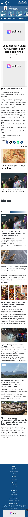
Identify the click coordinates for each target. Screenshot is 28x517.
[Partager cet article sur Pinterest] (14, 143)
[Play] (2, 12)
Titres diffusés (14, 471)
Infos (15, 18)
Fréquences (14, 473)
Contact (14, 470)
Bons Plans (8, 18)
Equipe (14, 468)
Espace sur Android (14, 500)
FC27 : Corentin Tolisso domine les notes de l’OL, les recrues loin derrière (13, 233)
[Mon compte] (25, 2)
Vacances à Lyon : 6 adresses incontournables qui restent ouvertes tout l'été (13, 304)
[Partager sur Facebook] (6, 143)
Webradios (22, 18)
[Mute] (27, 8)
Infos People (14, 479)
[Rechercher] (22, 2)
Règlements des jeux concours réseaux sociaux (14, 505)
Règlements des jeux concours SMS (14, 507)
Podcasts (14, 492)
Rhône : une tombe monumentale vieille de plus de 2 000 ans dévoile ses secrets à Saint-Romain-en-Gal (14, 421)
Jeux (14, 487)
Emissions (14, 486)
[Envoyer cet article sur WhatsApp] (17, 143)
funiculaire (3, 200)
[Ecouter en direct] (19, 2)
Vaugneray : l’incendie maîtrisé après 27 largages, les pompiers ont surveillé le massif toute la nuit (13, 383)
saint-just (9, 200)
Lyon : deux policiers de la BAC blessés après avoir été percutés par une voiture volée (13, 347)
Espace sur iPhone (14, 498)
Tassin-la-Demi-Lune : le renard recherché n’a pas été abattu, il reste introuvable (14, 269)
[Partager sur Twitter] (10, 143)
